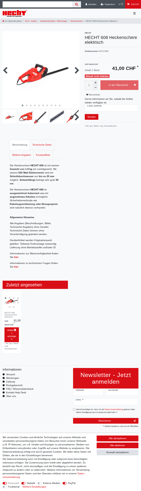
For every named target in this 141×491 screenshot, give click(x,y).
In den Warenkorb (118, 85)
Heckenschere (76, 21)
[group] (12, 300)
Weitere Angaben (21, 155)
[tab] (20, 145)
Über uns (11, 396)
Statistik (31, 483)
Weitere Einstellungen (34, 486)
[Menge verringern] (95, 87)
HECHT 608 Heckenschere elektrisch (10, 315)
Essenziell (13, 483)
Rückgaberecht (14, 385)
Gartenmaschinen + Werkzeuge (53, 21)
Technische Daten (42, 144)
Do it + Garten (31, 21)
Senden (91, 116)
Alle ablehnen (117, 445)
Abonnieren (104, 420)
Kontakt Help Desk (16, 392)
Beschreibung (19, 144)
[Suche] (76, 4)
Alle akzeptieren (117, 438)
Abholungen (12, 378)
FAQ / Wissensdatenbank (20, 388)
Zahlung (10, 381)
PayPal (71, 483)
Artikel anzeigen (11, 335)
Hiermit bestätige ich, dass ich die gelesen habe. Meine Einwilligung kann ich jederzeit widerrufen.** (105, 410)
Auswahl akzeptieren (117, 452)
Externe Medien (51, 483)
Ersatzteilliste (43, 155)
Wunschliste (94, 95)
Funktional (13, 486)
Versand (10, 374)
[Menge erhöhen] (95, 82)
